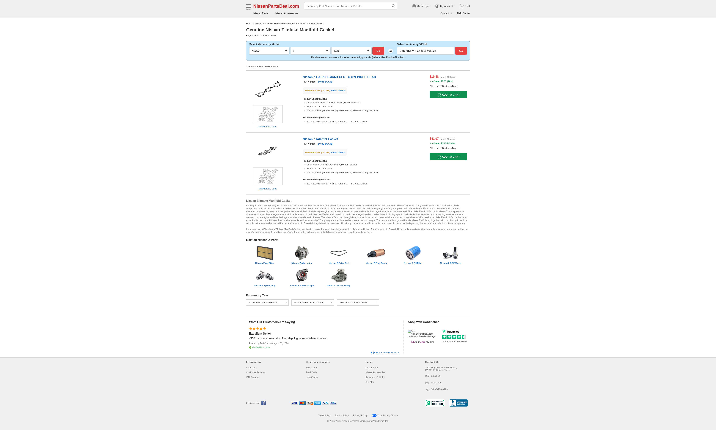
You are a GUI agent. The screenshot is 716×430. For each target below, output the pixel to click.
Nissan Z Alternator (301, 263)
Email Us (435, 376)
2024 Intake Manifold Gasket (308, 302)
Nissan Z (259, 23)
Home (249, 23)
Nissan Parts (260, 13)
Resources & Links (374, 377)
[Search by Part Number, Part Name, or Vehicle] (393, 6)
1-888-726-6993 (439, 389)
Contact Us (446, 13)
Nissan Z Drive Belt (339, 263)
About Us (250, 367)
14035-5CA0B (325, 81)
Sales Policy (324, 415)
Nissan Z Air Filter (264, 263)
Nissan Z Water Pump (338, 285)
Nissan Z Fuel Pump (376, 263)
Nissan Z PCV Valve (450, 263)
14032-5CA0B (325, 144)
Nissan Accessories (286, 13)
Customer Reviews (255, 372)
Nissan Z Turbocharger (302, 285)
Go (378, 50)
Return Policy (342, 415)
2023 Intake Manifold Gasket (353, 302)
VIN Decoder (252, 377)
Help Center (463, 13)
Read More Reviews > (387, 352)
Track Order (312, 372)
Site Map (369, 382)
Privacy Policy (360, 415)
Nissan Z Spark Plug (264, 285)
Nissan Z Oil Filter (413, 263)
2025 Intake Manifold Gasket (263, 302)
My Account (311, 367)
